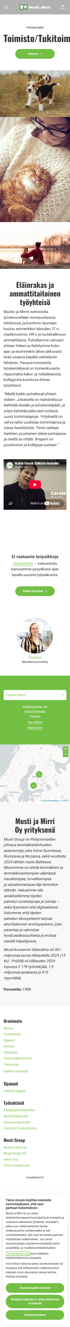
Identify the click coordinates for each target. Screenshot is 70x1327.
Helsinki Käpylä (14, 1091)
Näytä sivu (35, 728)
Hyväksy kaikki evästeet (35, 1288)
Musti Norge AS (15, 1153)
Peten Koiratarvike (17, 1165)
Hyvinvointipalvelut (17, 1122)
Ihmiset (9, 1046)
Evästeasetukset (35, 1315)
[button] (63, 7)
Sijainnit (9, 1040)
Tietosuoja (11, 1064)
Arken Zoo (11, 1159)
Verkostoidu (23, 563)
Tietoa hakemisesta (18, 1058)
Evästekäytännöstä (18, 1253)
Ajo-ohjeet (35, 722)
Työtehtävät (12, 1034)
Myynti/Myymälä (16, 1116)
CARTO (65, 800)
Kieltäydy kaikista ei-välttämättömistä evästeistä (35, 1301)
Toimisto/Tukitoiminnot (20, 1128)
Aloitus (8, 1028)
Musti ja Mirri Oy (15, 1147)
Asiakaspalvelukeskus (19, 1110)
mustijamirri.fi (35, 1177)
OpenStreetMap (50, 800)
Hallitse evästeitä (16, 1071)
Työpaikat (11, 1052)
